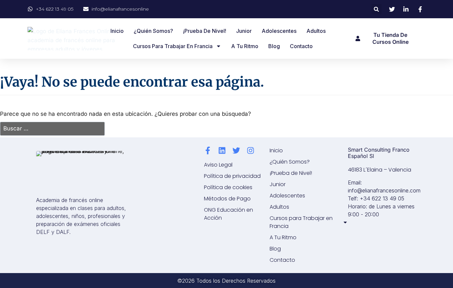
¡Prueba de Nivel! (204, 31)
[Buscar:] (52, 129)
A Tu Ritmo (244, 46)
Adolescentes (279, 31)
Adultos (316, 31)
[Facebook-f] (208, 150)
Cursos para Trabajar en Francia (173, 46)
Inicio (117, 31)
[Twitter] (236, 150)
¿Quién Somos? (153, 31)
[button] (376, 9)
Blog (274, 46)
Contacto (301, 46)
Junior (244, 31)
